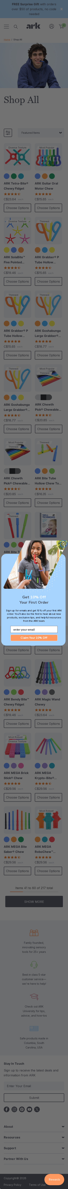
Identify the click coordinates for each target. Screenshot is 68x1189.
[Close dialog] (63, 544)
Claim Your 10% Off (34, 638)
